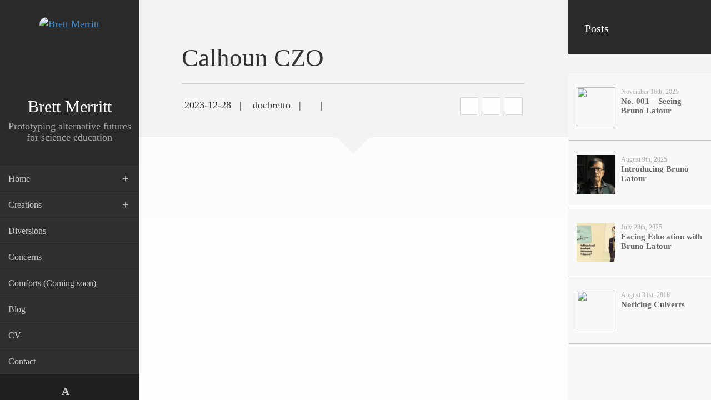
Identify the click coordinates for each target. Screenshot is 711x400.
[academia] (65, 391)
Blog (17, 309)
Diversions (27, 231)
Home (19, 178)
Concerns (25, 257)
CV (14, 335)
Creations (25, 204)
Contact (22, 361)
